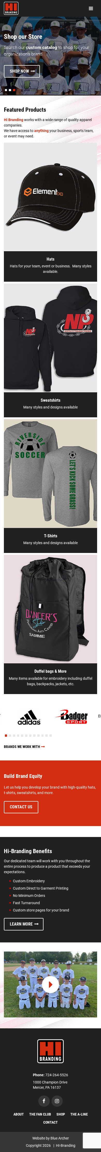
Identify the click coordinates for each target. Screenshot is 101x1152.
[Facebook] (44, 1101)
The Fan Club (40, 1114)
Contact (50, 1122)
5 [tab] (22, 735)
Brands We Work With (22, 747)
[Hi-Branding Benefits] (50, 984)
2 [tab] (10, 735)
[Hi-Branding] (50, 1051)
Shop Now (19, 71)
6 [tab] (26, 735)
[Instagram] (57, 1101)
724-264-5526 (56, 1075)
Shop (60, 1114)
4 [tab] (18, 735)
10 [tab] (42, 735)
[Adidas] (29, 717)
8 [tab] (34, 735)
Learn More (21, 924)
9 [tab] (38, 735)
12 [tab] (50, 735)
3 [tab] (14, 735)
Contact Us (21, 806)
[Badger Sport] (72, 717)
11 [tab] (46, 735)
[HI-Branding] (11, 8)
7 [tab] (30, 735)
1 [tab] (6, 735)
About (18, 1114)
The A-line (79, 1114)
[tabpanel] (29, 717)
